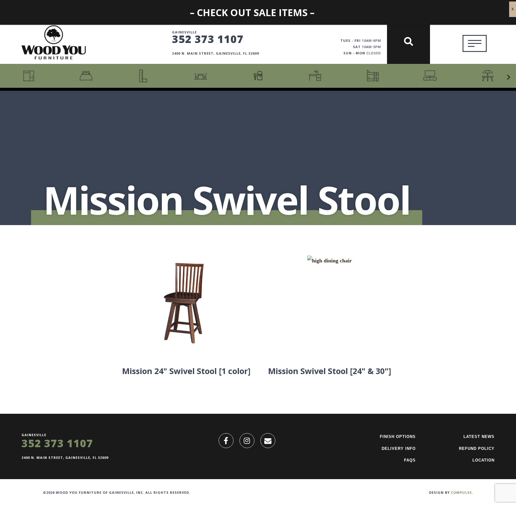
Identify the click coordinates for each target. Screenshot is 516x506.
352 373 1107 (208, 39)
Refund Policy (476, 448)
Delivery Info (399, 448)
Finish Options (398, 436)
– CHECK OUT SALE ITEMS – (252, 12)
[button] (508, 77)
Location (483, 460)
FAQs (410, 460)
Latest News (478, 436)
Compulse (461, 492)
